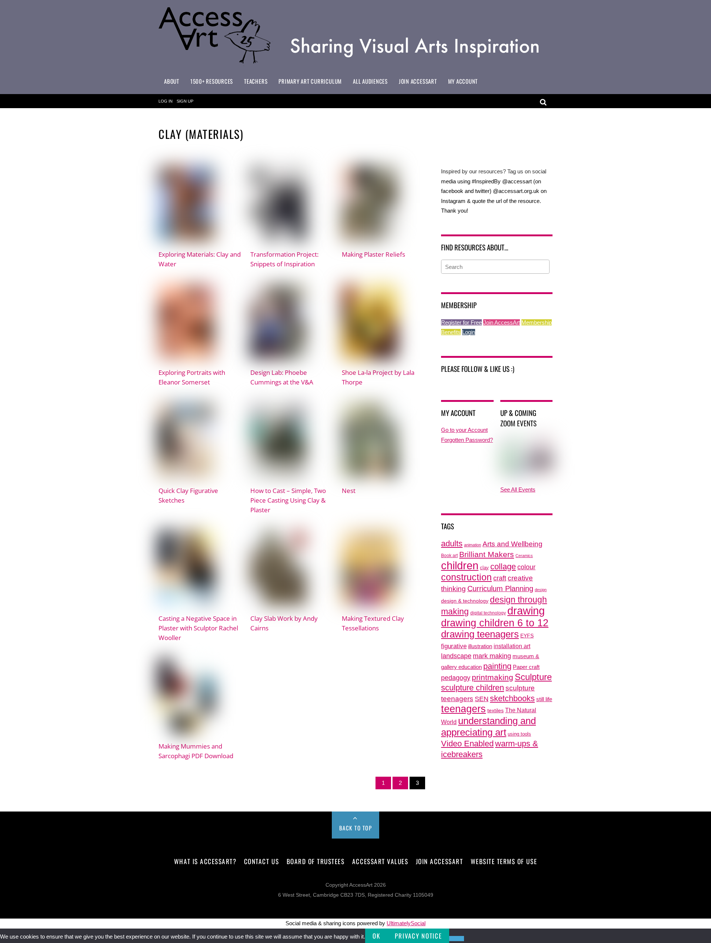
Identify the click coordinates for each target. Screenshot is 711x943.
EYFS (527, 636)
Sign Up (185, 101)
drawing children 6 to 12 (494, 623)
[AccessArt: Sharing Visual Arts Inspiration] (355, 62)
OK (376, 935)
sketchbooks (512, 698)
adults (452, 543)
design (541, 589)
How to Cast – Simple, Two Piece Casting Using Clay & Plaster (288, 500)
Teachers (255, 81)
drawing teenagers (480, 634)
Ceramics (524, 555)
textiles (495, 710)
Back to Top (355, 828)
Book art (449, 555)
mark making (492, 656)
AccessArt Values (380, 861)
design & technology (464, 601)
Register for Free (461, 322)
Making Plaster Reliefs (373, 254)
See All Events (517, 489)
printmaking (492, 677)
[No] (456, 938)
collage (503, 566)
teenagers (463, 708)
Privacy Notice (418, 935)
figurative (454, 646)
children (459, 565)
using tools (519, 734)
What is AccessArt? (205, 861)
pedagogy (455, 678)
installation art (512, 646)
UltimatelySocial (406, 923)
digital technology (488, 613)
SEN (481, 699)
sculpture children (472, 687)
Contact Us (261, 861)
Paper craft (526, 667)
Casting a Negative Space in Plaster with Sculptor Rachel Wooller (198, 628)
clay (484, 567)
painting (497, 666)
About (171, 81)
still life (544, 699)
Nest (349, 490)
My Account (463, 81)
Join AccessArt (418, 81)
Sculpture (533, 677)
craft (499, 578)
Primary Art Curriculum (310, 81)
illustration (480, 646)
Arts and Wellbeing (513, 544)
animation (472, 545)
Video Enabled (467, 743)
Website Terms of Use (504, 861)
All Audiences (370, 81)
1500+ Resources (211, 81)
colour (526, 567)
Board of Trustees (316, 861)
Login (468, 332)
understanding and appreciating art (488, 726)
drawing (526, 611)
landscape (456, 656)
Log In (165, 101)
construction (466, 577)
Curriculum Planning (500, 588)
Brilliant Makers (486, 554)
